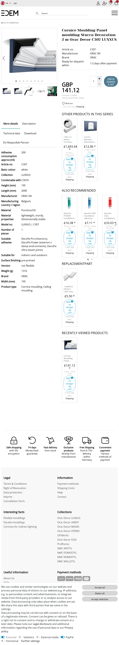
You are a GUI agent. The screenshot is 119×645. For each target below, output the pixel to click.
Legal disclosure (42, 624)
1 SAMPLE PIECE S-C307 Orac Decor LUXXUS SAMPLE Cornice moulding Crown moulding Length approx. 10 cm (68, 289)
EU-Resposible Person (16, 142)
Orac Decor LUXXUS (68, 518)
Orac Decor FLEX (67, 539)
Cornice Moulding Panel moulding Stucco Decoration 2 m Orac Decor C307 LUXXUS (69, 358)
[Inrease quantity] (99, 78)
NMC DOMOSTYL (67, 552)
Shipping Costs (66, 488)
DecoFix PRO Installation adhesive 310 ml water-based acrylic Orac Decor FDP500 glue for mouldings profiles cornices (90, 216)
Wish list (69, 103)
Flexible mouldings (14, 518)
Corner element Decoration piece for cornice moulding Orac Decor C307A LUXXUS (89, 140)
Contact (61, 496)
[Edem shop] (9, 12)
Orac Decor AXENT (68, 522)
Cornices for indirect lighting (20, 526)
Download (30, 133)
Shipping (80, 106)
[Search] (37, 13)
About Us (9, 578)
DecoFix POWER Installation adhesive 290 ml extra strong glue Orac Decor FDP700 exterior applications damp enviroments (69, 216)
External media (50, 637)
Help (60, 492)
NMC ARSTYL (64, 548)
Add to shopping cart (111, 81)
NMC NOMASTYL (66, 557)
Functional (12, 641)
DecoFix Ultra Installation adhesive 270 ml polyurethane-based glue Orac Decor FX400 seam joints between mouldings (110, 216)
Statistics (29, 637)
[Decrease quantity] (99, 84)
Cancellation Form (14, 501)
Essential (11, 637)
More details (10, 123)
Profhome (63, 544)
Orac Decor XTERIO (68, 531)
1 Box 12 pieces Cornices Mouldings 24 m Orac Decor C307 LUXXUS (69, 140)
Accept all (100, 587)
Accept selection (99, 599)
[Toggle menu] (115, 13)
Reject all (100, 593)
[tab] (10, 124)
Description (29, 123)
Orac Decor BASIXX (68, 526)
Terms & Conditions (15, 483)
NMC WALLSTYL (66, 561)
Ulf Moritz (63, 535)
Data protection (13, 492)
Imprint (8, 496)
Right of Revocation (15, 488)
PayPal (69, 637)
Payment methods (68, 483)
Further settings (30, 641)
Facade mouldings (14, 522)
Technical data (11, 133)
